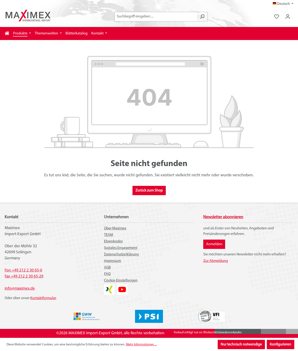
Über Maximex (115, 228)
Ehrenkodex (113, 241)
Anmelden (214, 244)
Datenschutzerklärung (121, 254)
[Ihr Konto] (287, 16)
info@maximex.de (20, 289)
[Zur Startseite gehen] (28, 15)
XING (108, 287)
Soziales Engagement (120, 248)
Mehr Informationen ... (141, 344)
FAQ (107, 274)
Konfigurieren (280, 344)
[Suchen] (202, 16)
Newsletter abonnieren (223, 217)
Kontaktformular (43, 298)
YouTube (122, 287)
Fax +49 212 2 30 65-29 (24, 276)
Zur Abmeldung (215, 261)
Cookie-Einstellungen (121, 280)
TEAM (108, 235)
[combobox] (156, 16)
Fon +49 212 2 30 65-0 (23, 270)
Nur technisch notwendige (241, 344)
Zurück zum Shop (149, 190)
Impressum (112, 261)
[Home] (7, 33)
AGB (107, 267)
